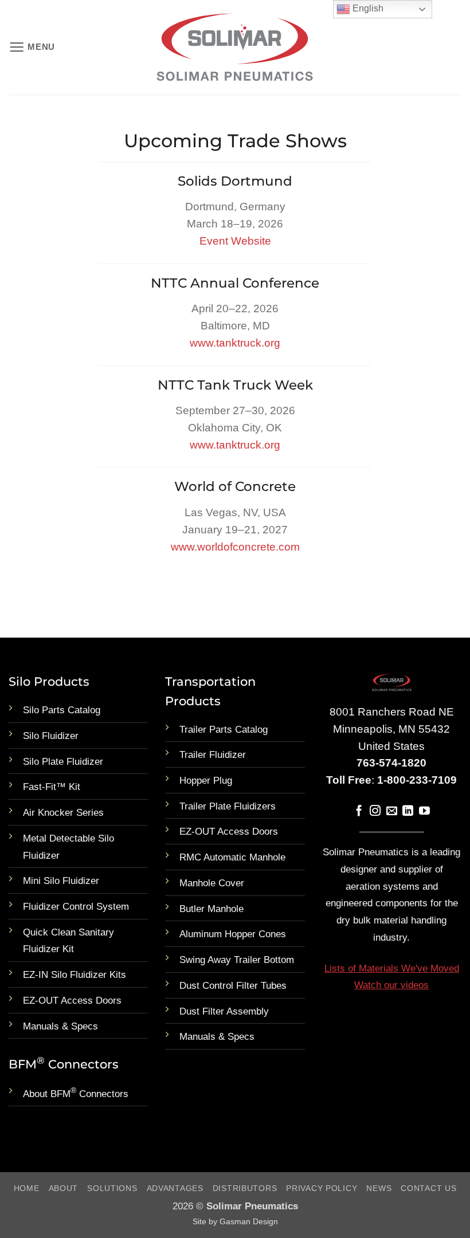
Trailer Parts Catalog (223, 729)
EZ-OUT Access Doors (72, 1000)
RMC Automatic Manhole (232, 857)
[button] (32, 47)
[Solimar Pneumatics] (235, 47)
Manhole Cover (211, 883)
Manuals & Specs (60, 1026)
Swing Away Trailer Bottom (236, 959)
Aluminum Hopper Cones (232, 934)
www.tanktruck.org (235, 343)
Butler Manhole (211, 908)
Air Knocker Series (63, 812)
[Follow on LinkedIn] (407, 811)
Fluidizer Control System (76, 906)
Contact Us (428, 1188)
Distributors (245, 1188)
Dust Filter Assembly (224, 1011)
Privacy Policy (321, 1188)
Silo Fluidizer (51, 735)
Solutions (112, 1188)
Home (27, 1188)
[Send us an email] (391, 811)
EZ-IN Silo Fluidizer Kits (74, 974)
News (378, 1188)
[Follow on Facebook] (359, 811)
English (366, 8)
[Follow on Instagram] (375, 811)
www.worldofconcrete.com (235, 547)
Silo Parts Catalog (61, 710)
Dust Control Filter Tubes (233, 985)
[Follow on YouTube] (424, 811)
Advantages (175, 1188)
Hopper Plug (205, 780)
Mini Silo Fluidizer (61, 880)
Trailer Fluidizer (212, 754)
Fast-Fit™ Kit (51, 786)
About (64, 1188)
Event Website (235, 241)
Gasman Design (249, 1221)
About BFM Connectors (75, 1093)
